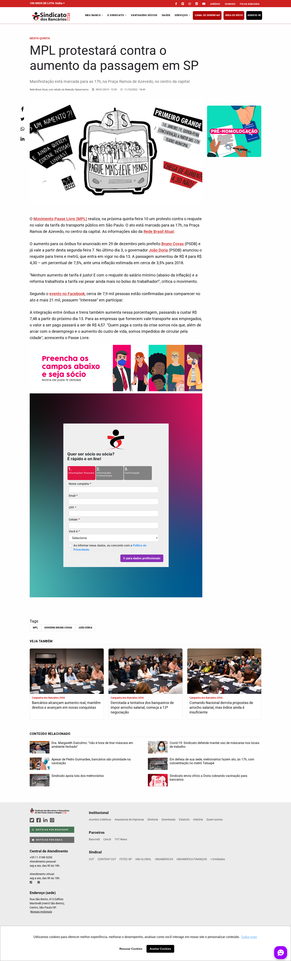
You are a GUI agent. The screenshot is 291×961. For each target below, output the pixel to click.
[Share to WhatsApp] (22, 128)
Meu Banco (93, 15)
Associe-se (254, 15)
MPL (35, 627)
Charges (230, 4)
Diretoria (152, 819)
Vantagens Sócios (144, 15)
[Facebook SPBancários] (39, 820)
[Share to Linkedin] (22, 138)
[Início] (57, 16)
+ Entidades (217, 859)
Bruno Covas (172, 243)
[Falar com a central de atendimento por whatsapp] (39, 882)
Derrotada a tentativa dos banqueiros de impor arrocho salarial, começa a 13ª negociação (142, 707)
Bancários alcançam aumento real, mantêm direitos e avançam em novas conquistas (66, 705)
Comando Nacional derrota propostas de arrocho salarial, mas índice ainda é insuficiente (221, 707)
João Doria (158, 250)
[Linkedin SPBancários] (46, 820)
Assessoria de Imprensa (129, 819)
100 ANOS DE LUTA (47, 3)
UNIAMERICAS (164, 859)
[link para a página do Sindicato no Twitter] (183, 3)
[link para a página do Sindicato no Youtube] (203, 3)
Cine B (107, 839)
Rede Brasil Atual (159, 231)
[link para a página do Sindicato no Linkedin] (196, 3)
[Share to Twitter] (22, 119)
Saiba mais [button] (249, 937)
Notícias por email (49, 840)
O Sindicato (116, 15)
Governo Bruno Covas (58, 627)
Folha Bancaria (249, 4)
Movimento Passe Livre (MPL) (60, 218)
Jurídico (215, 4)
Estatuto (184, 819)
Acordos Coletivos (100, 819)
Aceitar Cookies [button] (160, 948)
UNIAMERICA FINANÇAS (192, 859)
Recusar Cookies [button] (130, 948)
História (198, 819)
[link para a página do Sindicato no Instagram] (189, 3)
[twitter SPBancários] (32, 820)
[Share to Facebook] (22, 109)
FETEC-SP (126, 859)
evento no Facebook (67, 293)
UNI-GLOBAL (143, 859)
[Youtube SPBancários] (60, 820)
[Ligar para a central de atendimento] (31, 882)
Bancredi (94, 839)
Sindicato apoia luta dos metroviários (77, 776)
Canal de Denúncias (207, 15)
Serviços (181, 15)
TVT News (121, 839)
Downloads (168, 819)
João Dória (85, 627)
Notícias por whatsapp (51, 830)
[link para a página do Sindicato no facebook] (176, 3)
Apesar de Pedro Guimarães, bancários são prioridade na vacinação (91, 761)
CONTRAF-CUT (107, 859)
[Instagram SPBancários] (52, 820)
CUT (91, 859)
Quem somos (214, 819)
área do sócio (234, 15)
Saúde (166, 15)
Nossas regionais (41, 911)
